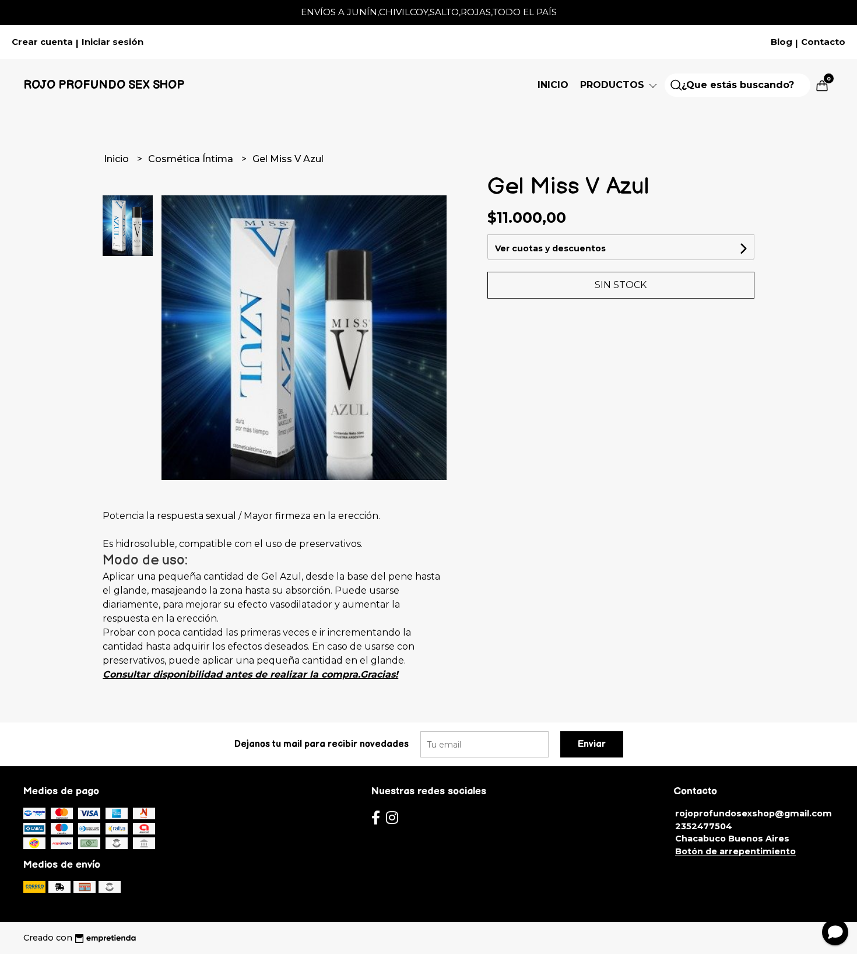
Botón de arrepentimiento (735, 851)
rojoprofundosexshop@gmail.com (753, 813)
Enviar (592, 744)
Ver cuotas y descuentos (550, 248)
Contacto (823, 42)
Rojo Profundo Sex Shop (103, 85)
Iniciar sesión (112, 42)
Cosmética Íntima (192, 158)
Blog (781, 42)
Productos (613, 84)
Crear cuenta (42, 42)
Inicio (553, 84)
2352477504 (703, 826)
